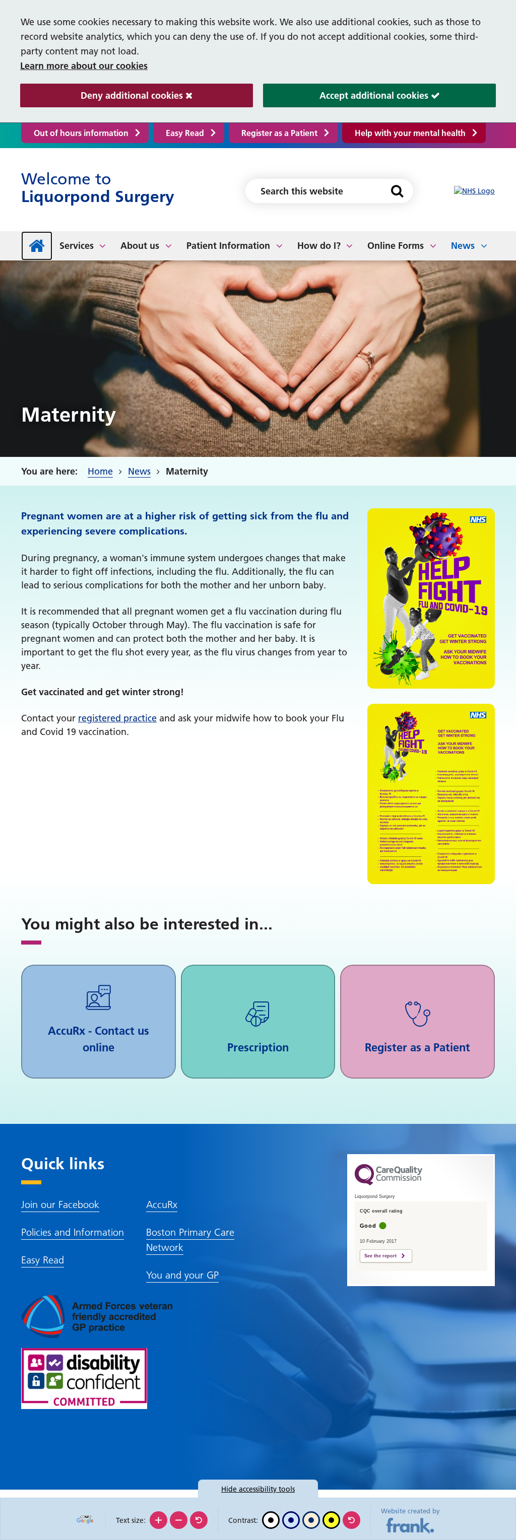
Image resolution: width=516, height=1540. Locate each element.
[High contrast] (331, 1520)
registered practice (117, 718)
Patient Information (228, 245)
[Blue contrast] (291, 1520)
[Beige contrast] (311, 1520)
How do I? (319, 245)
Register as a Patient (279, 133)
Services (76, 245)
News (463, 245)
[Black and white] (271, 1520)
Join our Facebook (60, 1204)
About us (139, 245)
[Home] (36, 245)
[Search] (396, 191)
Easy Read (185, 133)
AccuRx (161, 1204)
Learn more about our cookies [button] (84, 66)
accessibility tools (258, 1489)
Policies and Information (72, 1232)
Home (100, 471)
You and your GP (182, 1275)
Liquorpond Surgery (97, 188)
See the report (380, 1255)
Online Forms (395, 245)
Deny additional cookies (102, 95)
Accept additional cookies (347, 95)
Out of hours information (81, 133)
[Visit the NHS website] (474, 191)
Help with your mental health (410, 133)
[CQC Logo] (388, 1183)
